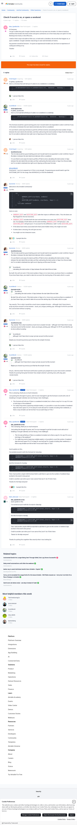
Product (11, 669)
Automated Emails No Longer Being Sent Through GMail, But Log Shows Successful (29, 558)
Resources (12, 721)
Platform (11, 636)
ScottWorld (12, 106)
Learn (10, 693)
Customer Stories (14, 713)
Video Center (12, 705)
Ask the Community (22, 10)
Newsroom (12, 770)
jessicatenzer (12, 603)
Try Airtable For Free (15, 774)
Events (10, 701)
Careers (10, 758)
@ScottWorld (13, 168)
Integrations (12, 644)
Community (11, 10)
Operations (12, 677)
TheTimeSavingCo (14, 598)
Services (11, 730)
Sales (10, 685)
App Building (12, 652)
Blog (9, 762)
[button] (2, 4)
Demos (10, 709)
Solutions (11, 665)
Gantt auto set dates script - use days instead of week (20, 583)
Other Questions (36, 10)
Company (11, 750)
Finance (11, 689)
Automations (7, 560)
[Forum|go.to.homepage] (14, 4)
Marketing (11, 673)
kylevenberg (12, 621)
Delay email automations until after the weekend (18, 563)
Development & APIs (9, 572)
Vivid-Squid (12, 79)
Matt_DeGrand (13, 497)
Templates (11, 742)
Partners (11, 726)
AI (9, 657)
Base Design (7, 579)
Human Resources (14, 681)
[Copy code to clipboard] (71, 88)
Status (10, 766)
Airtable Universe (14, 746)
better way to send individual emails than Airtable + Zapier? (22, 569)
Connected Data (14, 661)
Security (38, 791)
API (38, 796)
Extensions (12, 648)
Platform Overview (14, 640)
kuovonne (12, 184)
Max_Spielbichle (14, 26)
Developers (12, 734)
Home (3, 10)
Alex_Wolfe (11, 615)
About (10, 754)
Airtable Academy (14, 697)
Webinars (11, 718)
